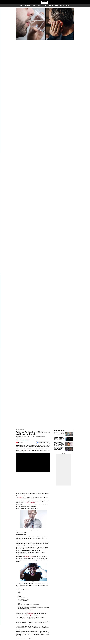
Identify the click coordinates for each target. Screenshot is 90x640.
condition (20, 497)
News (21, 5)
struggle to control (28, 556)
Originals (62, 5)
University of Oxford (41, 612)
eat (27, 450)
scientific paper (30, 613)
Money (56, 5)
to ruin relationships (30, 502)
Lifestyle (51, 5)
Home (17, 429)
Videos (67, 5)
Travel (45, 5)
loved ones (38, 618)
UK (30, 615)
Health (24, 429)
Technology (40, 5)
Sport (34, 5)
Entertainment (27, 5)
